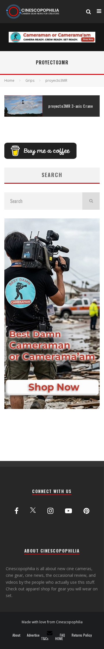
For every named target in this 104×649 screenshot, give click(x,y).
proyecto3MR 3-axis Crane (70, 106)
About (16, 635)
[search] (91, 201)
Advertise (33, 635)
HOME (59, 638)
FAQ (62, 635)
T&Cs (45, 638)
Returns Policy (82, 635)
